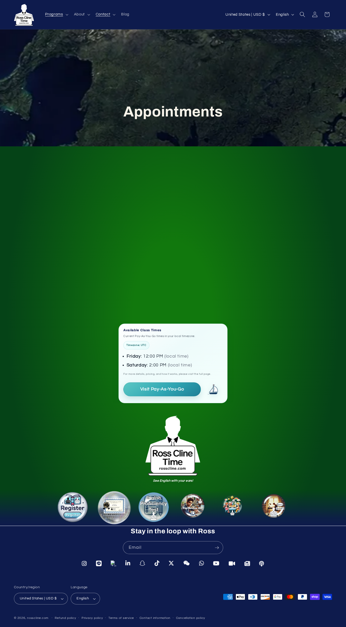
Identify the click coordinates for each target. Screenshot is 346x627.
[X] (171, 563)
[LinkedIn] (127, 563)
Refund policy (65, 618)
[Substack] (247, 564)
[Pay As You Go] (195, 510)
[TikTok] (157, 563)
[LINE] (99, 563)
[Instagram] (84, 563)
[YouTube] (216, 564)
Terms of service (121, 618)
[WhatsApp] (201, 564)
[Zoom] (232, 564)
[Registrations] (70, 507)
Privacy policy (92, 618)
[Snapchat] (142, 563)
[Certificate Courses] (111, 507)
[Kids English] (234, 508)
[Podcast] (261, 564)
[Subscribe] (217, 547)
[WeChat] (186, 563)
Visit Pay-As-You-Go (162, 389)
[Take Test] (154, 509)
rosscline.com (37, 618)
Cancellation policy (190, 618)
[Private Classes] (273, 507)
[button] (56, 14)
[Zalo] (113, 563)
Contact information (155, 618)
